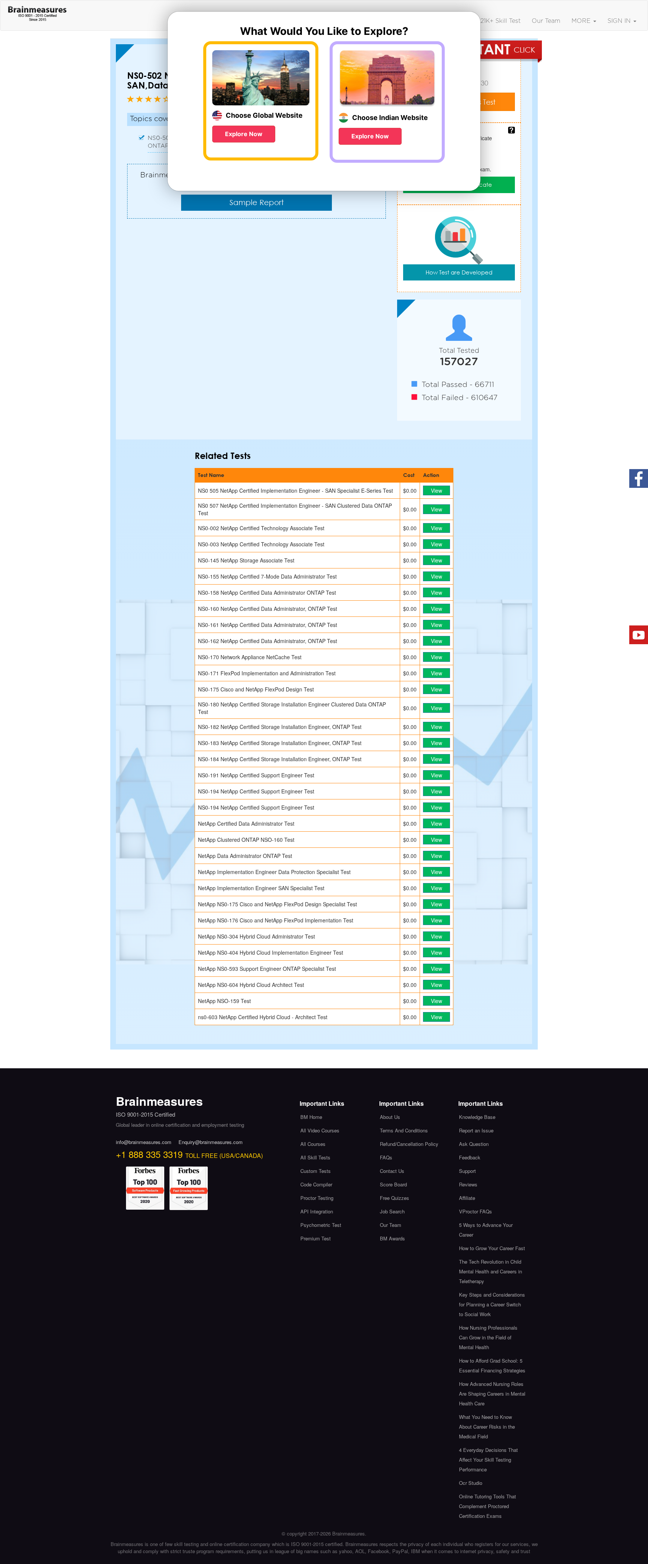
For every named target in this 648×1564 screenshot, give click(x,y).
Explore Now (243, 134)
